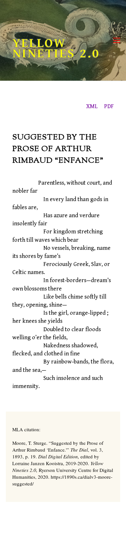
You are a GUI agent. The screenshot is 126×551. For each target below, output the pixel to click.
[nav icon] (116, 40)
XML (92, 106)
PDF (109, 106)
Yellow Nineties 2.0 (56, 48)
